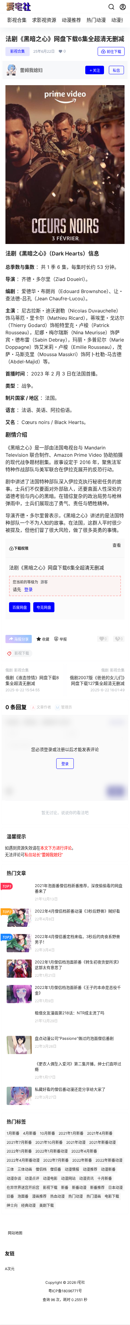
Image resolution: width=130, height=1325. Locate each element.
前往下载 (114, 51)
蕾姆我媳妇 (51, 854)
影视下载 (50, 1187)
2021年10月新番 (49, 1142)
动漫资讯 (86, 1178)
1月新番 (13, 1133)
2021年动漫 (76, 1142)
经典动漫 (28, 1205)
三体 (10, 1169)
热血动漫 (57, 1196)
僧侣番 (55, 1169)
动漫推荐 (71, 20)
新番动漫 (79, 1187)
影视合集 (17, 20)
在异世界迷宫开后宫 (23, 1187)
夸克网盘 (44, 607)
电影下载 (112, 1196)
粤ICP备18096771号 (65, 1291)
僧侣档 (41, 1169)
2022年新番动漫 (109, 1160)
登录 (28, 589)
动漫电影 (50, 1178)
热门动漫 (96, 20)
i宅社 (80, 1282)
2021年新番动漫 (102, 1142)
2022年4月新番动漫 (23, 1160)
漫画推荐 (39, 1196)
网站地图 (15, 1233)
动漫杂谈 (14, 1178)
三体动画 (25, 1169)
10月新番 (47, 1133)
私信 (116, 70)
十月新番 (104, 1178)
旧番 (10, 1196)
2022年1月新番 (19, 1151)
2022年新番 (82, 1160)
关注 (96, 70)
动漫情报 (72, 1169)
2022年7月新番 (56, 1160)
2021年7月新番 (19, 1142)
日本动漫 (115, 1187)
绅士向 (12, 1205)
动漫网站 (68, 1178)
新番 (64, 1187)
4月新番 (29, 1133)
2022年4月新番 (84, 1151)
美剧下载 (46, 1205)
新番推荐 (97, 1187)
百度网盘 (19, 607)
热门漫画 (93, 1196)
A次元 (10, 1269)
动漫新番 (108, 1169)
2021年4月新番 (99, 1133)
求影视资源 (44, 20)
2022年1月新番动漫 (51, 1151)
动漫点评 (32, 1178)
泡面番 (23, 1196)
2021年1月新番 (71, 1133)
